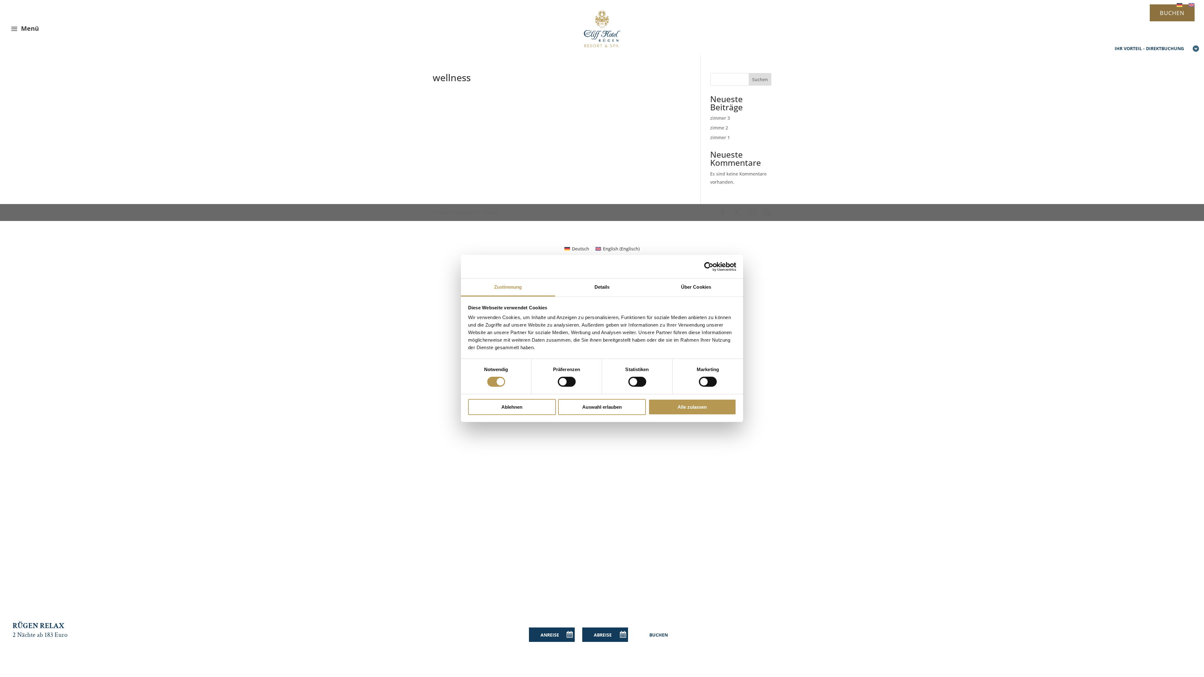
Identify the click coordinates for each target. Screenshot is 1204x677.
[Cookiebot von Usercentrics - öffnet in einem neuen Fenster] (708, 266)
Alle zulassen (692, 407)
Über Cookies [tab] (696, 287)
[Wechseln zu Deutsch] (1180, 5)
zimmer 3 (720, 118)
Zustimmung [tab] (508, 287)
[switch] (567, 382)
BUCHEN (1172, 13)
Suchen (760, 79)
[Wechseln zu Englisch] (1191, 5)
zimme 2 (719, 128)
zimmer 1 (720, 137)
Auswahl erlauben (602, 407)
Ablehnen (511, 407)
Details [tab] (602, 287)
